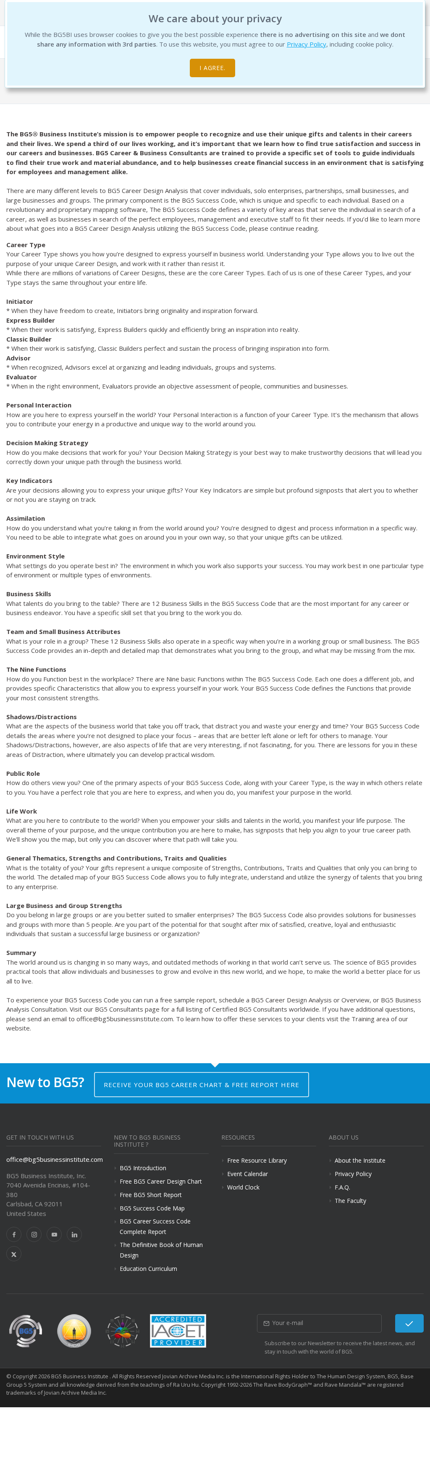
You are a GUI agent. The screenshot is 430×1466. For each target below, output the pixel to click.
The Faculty (350, 1201)
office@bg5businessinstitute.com (54, 1159)
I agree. (212, 68)
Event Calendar (247, 1174)
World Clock (243, 1187)
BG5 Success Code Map (152, 1208)
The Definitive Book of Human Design (161, 1250)
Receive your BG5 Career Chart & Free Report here (201, 1084)
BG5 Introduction (143, 1168)
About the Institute (360, 1160)
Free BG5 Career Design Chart (161, 1181)
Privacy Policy (306, 44)
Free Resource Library (257, 1160)
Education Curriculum (148, 1269)
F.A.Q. (342, 1187)
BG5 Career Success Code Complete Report (155, 1226)
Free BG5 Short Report (151, 1195)
